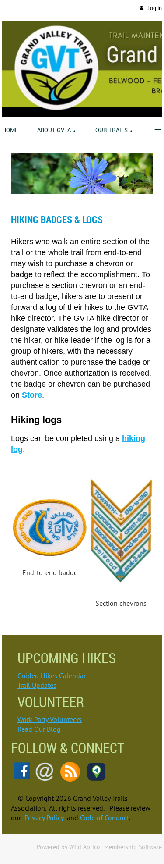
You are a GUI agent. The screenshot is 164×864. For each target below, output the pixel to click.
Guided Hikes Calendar (51, 675)
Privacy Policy (43, 817)
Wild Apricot (85, 847)
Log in (154, 8)
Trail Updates (36, 685)
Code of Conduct (104, 817)
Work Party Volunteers (49, 719)
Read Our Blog (39, 729)
